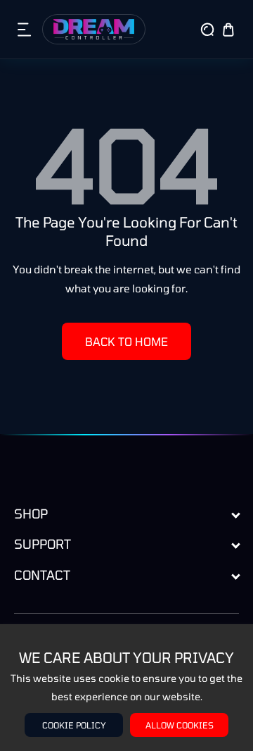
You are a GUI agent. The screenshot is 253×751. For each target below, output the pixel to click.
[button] (25, 30)
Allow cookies (179, 725)
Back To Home (126, 341)
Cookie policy (74, 725)
